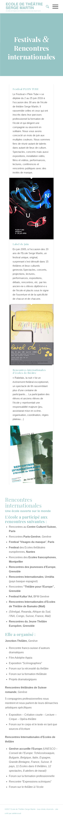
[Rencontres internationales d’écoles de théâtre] (31, 454)
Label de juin (21, 244)
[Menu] (53, 6)
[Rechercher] (46, 6)
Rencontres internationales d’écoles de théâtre (29, 371)
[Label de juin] (31, 334)
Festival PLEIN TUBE (26, 89)
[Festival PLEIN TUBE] (31, 209)
